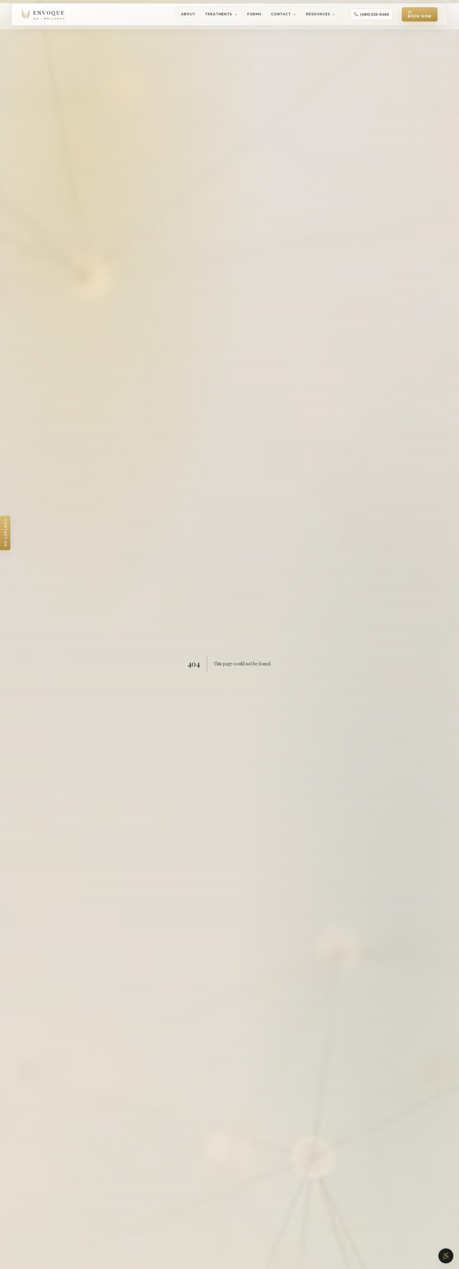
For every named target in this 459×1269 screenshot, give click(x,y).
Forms (254, 14)
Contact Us (5, 533)
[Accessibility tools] (445, 1255)
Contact (281, 14)
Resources (318, 14)
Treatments (218, 14)
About (188, 14)
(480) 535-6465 (374, 14)
